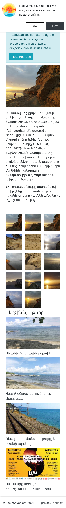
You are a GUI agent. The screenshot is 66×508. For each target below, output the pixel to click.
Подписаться (21, 56)
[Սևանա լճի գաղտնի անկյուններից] (13, 222)
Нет (55, 26)
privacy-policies (52, 503)
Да (35, 26)
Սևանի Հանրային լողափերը (30, 353)
